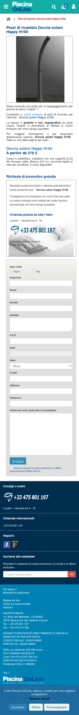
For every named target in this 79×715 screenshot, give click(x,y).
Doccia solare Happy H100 (36, 117)
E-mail (13, 372)
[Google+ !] (14, 544)
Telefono (15, 385)
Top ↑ (6, 672)
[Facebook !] (6, 544)
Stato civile (16, 266)
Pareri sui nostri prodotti (16, 603)
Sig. (38, 271)
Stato (13, 360)
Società (14, 302)
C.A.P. (13, 335)
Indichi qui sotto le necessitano (33, 410)
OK (72, 574)
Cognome (15, 277)
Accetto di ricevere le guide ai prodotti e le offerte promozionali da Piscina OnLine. (35, 470)
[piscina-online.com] (22, 6)
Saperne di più (39, 698)
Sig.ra (17, 271)
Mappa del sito (11, 600)
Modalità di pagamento (16, 592)
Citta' (13, 347)
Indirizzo (14, 315)
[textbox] (41, 341)
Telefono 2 (15, 397)
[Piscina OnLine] (8, 19)
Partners (8, 607)
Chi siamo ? (10, 589)
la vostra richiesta (31, 114)
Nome (13, 289)
